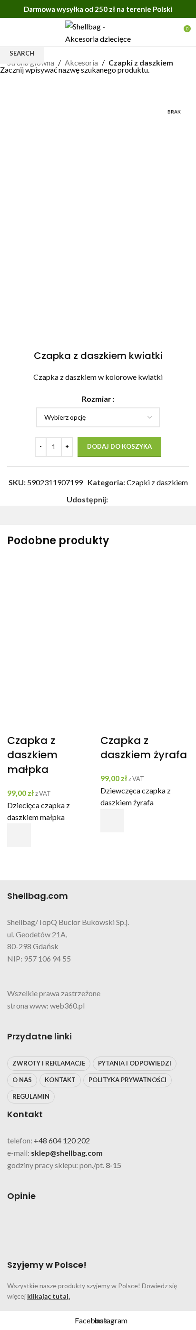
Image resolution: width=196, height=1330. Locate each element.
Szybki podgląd (19, 859)
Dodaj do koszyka (119, 446)
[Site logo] (98, 31)
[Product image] (51, 688)
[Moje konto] (165, 32)
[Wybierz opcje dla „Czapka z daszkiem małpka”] (19, 835)
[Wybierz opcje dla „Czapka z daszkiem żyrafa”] (112, 820)
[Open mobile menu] (11, 32)
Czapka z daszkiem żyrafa (143, 748)
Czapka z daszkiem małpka (32, 755)
